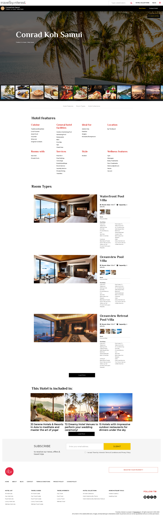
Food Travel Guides (36, 498)
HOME (7, 481)
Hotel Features (68, 106)
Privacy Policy (126, 452)
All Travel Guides (35, 493)
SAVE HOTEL (154, 16)
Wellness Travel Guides (37, 504)
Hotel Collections (94, 106)
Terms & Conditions (111, 452)
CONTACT (30, 481)
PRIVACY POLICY (58, 481)
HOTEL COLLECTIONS (142, 2)
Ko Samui (13, 9)
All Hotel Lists (8, 493)
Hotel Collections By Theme (90, 496)
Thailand (7, 9)
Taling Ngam (20, 9)
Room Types (80, 106)
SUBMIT (117, 446)
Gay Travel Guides (36, 496)
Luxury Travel (60, 498)
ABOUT (14, 481)
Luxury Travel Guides (36, 501)
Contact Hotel (153, 8)
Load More (82, 375)
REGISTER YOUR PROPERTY (133, 470)
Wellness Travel (61, 501)
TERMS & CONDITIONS (43, 481)
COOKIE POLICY (72, 481)
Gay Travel (60, 493)
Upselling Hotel (113, 496)
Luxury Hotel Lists (10, 501)
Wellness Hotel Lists (10, 504)
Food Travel (60, 496)
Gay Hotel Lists (9, 496)
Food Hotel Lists (9, 498)
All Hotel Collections (88, 493)
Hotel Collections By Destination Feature (94, 498)
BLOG (154, 2)
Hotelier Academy (113, 493)
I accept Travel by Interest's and (109, 452)
